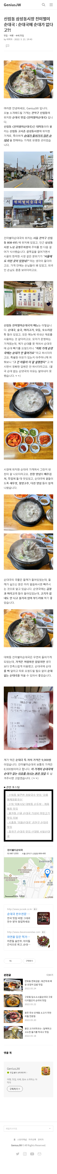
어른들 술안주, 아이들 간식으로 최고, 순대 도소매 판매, (19, 942)
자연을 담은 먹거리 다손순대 (18, 937)
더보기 (50, 975)
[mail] (39, 1154)
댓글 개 (8, 1053)
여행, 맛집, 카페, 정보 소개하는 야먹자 (22, 1081)
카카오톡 (32, 1139)
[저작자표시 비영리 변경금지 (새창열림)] (40, 961)
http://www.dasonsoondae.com (23, 932)
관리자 (41, 1139)
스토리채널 (22, 1139)
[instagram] (25, 1154)
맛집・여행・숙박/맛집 (14, 35)
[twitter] (17, 1154)
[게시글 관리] (18, 961)
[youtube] (32, 1154)
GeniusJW (12, 4)
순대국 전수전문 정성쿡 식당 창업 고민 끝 (19, 914)
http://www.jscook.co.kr (19, 909)
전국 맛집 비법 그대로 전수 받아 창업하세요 (18, 919)
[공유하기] (14, 961)
